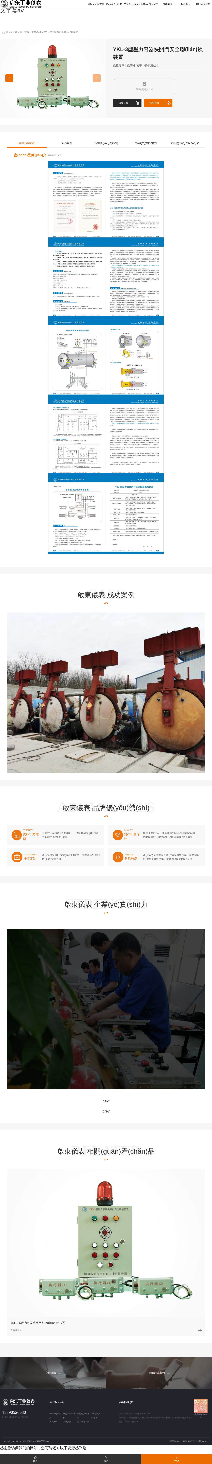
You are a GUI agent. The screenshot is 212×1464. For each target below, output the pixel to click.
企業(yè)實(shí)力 (145, 143)
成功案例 (66, 143)
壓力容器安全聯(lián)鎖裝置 (64, 32)
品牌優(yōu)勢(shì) (106, 143)
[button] (9, 78)
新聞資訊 (67, 1421)
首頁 (26, 32)
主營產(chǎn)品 (39, 32)
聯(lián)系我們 (83, 1421)
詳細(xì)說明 (27, 143)
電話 (106, 1461)
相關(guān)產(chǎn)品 (185, 143)
